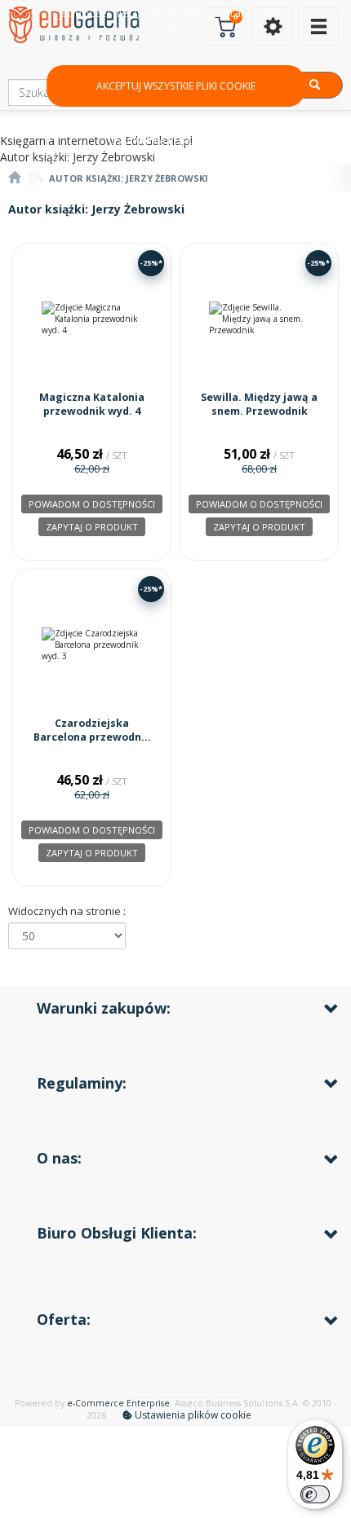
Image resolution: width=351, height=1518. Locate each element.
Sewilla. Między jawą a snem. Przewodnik (259, 404)
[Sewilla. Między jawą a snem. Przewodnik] (259, 319)
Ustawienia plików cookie (191, 1415)
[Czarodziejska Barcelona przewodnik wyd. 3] (92, 645)
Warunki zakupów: (104, 1008)
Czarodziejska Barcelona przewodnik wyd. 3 (92, 737)
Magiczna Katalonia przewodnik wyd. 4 (91, 404)
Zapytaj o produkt (92, 527)
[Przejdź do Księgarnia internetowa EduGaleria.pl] (14, 178)
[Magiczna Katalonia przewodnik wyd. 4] (92, 319)
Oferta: (64, 1319)
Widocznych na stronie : (67, 911)
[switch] (315, 1494)
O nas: (59, 1158)
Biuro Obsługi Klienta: (117, 1233)
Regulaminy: (82, 1083)
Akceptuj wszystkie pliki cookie (175, 86)
